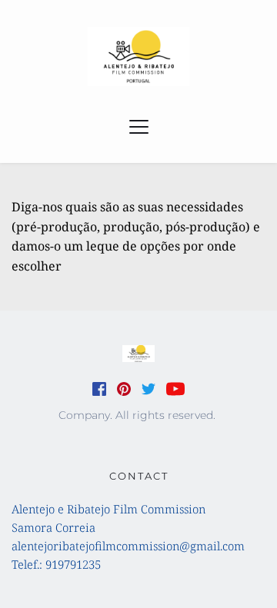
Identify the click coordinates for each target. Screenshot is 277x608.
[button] (139, 126)
